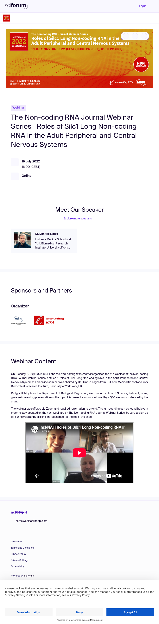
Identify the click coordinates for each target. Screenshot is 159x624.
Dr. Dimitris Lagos (46, 234)
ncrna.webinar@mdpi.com (32, 521)
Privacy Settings (19, 560)
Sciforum (29, 576)
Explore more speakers (77, 218)
